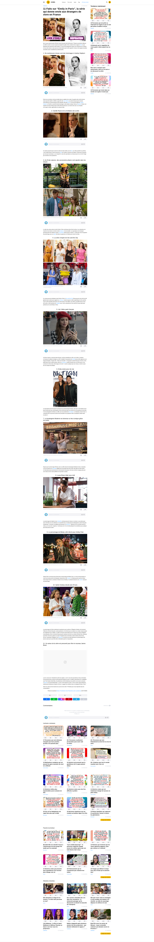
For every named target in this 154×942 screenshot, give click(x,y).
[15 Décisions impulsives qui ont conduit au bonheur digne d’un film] (77, 802)
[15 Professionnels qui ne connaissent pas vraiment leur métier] (77, 860)
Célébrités (45, 5)
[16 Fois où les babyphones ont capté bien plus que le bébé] (53, 802)
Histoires (92, 28)
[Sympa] (51, 2)
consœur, (61, 300)
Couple (92, 73)
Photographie (69, 745)
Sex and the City (69, 298)
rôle (61, 152)
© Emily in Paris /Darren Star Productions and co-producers (53, 455)
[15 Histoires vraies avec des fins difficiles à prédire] (77, 780)
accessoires (61, 232)
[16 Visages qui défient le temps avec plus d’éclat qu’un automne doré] (101, 860)
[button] (50, 695)
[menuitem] (64, 2)
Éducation (45, 815)
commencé (64, 362)
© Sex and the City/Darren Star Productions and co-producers (53, 286)
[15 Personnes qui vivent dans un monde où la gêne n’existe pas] (101, 81)
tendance (62, 231)
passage (54, 468)
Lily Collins (66, 100)
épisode (79, 104)
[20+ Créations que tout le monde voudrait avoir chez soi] (101, 753)
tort (71, 150)
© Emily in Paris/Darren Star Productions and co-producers (52, 87)
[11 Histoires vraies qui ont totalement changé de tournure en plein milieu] (101, 780)
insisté (73, 359)
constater (58, 303)
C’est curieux (45, 767)
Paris (81, 44)
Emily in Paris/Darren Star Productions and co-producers (69, 690)
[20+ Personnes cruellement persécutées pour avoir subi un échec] (77, 731)
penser (69, 102)
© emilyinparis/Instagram (47, 287)
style (55, 234)
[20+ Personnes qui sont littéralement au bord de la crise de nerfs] (101, 731)
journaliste (71, 411)
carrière (80, 579)
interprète (59, 521)
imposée (60, 637)
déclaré (68, 524)
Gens (92, 50)
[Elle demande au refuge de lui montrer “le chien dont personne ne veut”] (53, 888)
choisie (68, 578)
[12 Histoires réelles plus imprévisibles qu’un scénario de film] (53, 780)
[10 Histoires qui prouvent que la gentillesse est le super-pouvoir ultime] (77, 753)
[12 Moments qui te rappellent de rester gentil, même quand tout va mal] (101, 36)
